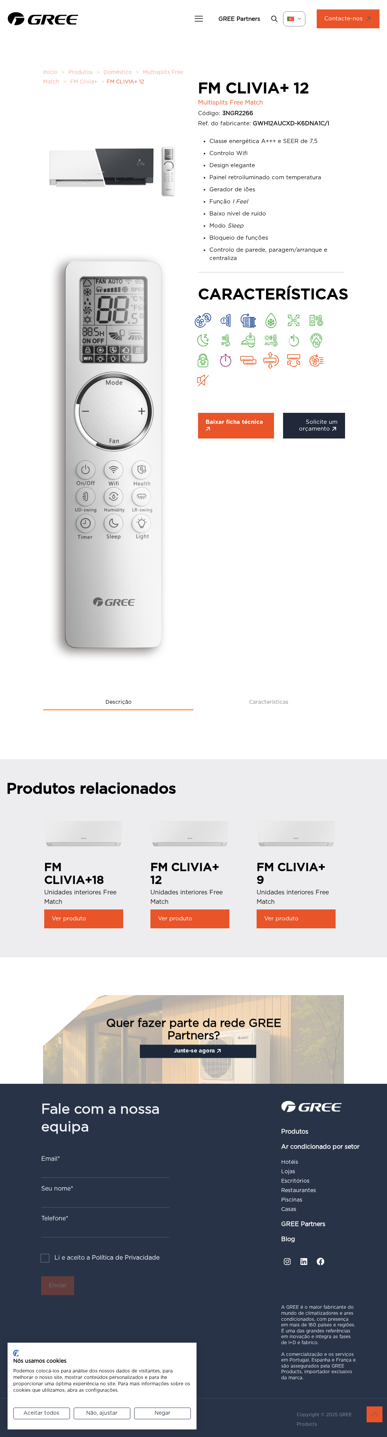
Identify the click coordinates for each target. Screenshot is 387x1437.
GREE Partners (303, 1224)
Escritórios (295, 1181)
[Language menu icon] (294, 18)
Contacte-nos (343, 19)
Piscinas (291, 1200)
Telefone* (54, 1218)
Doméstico (118, 72)
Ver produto (69, 919)
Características (268, 702)
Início (50, 72)
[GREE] (43, 19)
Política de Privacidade (125, 1258)
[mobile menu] (198, 18)
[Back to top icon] (374, 1414)
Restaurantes (298, 1190)
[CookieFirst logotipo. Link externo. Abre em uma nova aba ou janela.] (16, 1353)
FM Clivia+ (84, 82)
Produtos (80, 72)
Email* (50, 1159)
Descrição (118, 702)
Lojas (288, 1171)
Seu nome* (57, 1189)
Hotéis (289, 1162)
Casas (288, 1209)
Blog (288, 1239)
